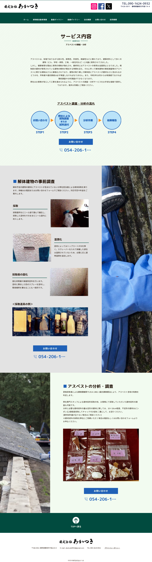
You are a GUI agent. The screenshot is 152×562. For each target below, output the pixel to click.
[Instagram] (94, 6)
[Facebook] (101, 6)
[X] (109, 6)
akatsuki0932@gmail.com (75, 548)
